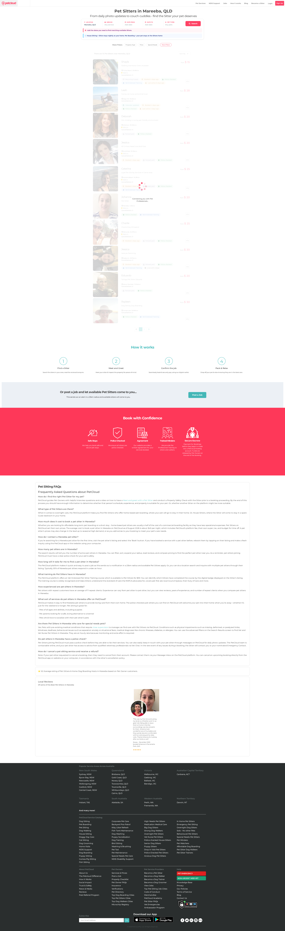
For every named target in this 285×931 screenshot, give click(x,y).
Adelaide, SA (117, 802)
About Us (83, 873)
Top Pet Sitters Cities (121, 898)
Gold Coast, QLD (119, 777)
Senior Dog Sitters (152, 843)
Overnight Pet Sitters (154, 834)
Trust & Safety (85, 885)
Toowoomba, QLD (120, 784)
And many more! (87, 810)
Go (127, 920)
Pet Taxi (115, 849)
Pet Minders (182, 840)
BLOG (200, 920)
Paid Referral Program (89, 895)
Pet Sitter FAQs (151, 901)
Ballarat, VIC (149, 781)
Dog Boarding (85, 853)
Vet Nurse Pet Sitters (153, 837)
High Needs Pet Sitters (154, 821)
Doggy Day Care (86, 837)
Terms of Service (184, 892)
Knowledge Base (184, 882)
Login (270, 3)
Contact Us (182, 898)
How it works (235, 3)
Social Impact (85, 882)
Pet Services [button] (201, 3)
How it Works (85, 879)
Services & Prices (119, 873)
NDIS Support (214, 3)
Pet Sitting (84, 827)
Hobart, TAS (84, 802)
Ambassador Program (154, 907)
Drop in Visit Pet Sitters (155, 849)
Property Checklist (120, 879)
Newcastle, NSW (86, 781)
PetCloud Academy (153, 898)
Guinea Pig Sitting (87, 859)
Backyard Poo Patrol (121, 824)
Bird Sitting (117, 843)
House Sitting (85, 834)
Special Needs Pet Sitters (188, 837)
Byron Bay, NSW (86, 777)
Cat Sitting (84, 840)
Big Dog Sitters (151, 827)
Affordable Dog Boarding (188, 846)
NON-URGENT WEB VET (188, 878)
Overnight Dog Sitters (187, 827)
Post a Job (197, 395)
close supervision (100, 627)
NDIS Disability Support (122, 859)
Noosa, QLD (117, 781)
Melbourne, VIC (151, 774)
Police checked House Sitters (157, 840)
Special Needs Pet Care (122, 856)
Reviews (83, 892)
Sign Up (279, 3)
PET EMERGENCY (185, 873)
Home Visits (84, 846)
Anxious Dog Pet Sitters (155, 856)
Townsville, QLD (119, 787)
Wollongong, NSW (87, 784)
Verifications (117, 889)
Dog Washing (118, 834)
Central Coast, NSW (88, 790)
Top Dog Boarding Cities (123, 895)
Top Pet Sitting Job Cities (155, 889)
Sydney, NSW (85, 774)
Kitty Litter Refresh (120, 827)
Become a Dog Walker (154, 876)
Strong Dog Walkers (153, 831)
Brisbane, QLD (118, 774)
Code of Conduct (152, 892)
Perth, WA (148, 802)
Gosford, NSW (85, 787)
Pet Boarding (85, 824)
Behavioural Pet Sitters (187, 834)
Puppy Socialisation (121, 837)
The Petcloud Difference (90, 876)
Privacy (180, 885)
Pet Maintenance (119, 853)
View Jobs (149, 885)
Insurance (116, 885)
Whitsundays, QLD (120, 790)
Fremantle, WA (151, 805)
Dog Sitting (84, 821)
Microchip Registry (120, 904)
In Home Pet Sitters (186, 821)
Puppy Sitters (150, 846)
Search (194, 23)
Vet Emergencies (152, 904)
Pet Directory (118, 892)
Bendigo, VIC (150, 784)
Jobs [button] (225, 3)
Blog (246, 3)
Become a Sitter (258, 3)
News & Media (85, 889)
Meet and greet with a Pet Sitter (138, 500)
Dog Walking (85, 831)
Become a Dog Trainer (154, 879)
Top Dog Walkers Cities (122, 901)
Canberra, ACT (183, 774)
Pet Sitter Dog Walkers (187, 849)
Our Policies (182, 889)
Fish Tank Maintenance (122, 831)
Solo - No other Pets (186, 831)
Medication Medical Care (155, 824)
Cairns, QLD (117, 793)
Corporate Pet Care (120, 821)
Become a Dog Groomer (155, 882)
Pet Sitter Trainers (185, 853)
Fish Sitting (84, 862)
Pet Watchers (183, 843)
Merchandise (150, 895)
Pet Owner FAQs (119, 882)
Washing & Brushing (121, 846)
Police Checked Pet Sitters (156, 853)
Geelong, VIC (150, 777)
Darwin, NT (182, 802)
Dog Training (118, 840)
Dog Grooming (86, 843)
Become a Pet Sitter (153, 873)
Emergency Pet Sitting (187, 824)
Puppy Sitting (85, 856)
